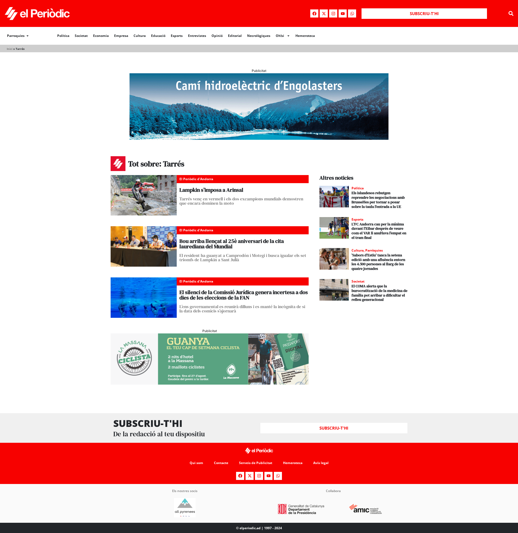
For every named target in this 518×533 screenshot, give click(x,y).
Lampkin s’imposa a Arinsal (211, 190)
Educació (158, 35)
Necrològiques (258, 35)
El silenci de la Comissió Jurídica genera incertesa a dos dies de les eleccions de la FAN (243, 294)
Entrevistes (197, 35)
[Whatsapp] (352, 13)
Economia (101, 35)
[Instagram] (333, 13)
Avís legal (321, 463)
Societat (81, 35)
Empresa (121, 35)
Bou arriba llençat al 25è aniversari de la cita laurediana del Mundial (231, 243)
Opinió (217, 35)
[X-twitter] (324, 13)
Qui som (196, 463)
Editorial (235, 35)
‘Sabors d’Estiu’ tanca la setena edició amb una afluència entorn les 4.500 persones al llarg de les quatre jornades (378, 261)
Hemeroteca (305, 35)
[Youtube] (343, 13)
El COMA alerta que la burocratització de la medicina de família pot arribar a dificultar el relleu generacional (379, 292)
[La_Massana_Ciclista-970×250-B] (210, 383)
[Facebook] (314, 13)
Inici (9, 49)
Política (63, 35)
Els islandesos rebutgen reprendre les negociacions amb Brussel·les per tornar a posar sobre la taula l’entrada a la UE (378, 199)
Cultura (140, 35)
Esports (177, 35)
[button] (510, 13)
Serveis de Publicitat (255, 463)
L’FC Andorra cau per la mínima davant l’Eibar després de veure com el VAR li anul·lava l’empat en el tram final (379, 230)
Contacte (221, 463)
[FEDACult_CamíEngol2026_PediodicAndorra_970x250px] (259, 138)
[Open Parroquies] (27, 35)
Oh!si (280, 35)
